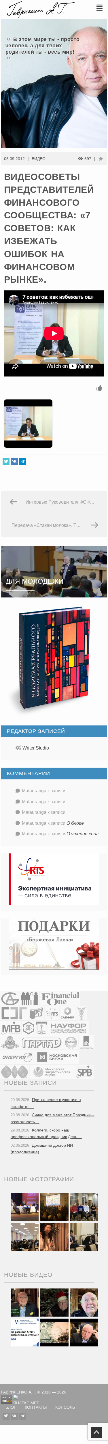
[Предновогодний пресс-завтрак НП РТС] (54, 1236)
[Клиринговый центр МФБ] (10, 1027)
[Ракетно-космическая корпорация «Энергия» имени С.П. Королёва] (17, 1057)
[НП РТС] (52, 1013)
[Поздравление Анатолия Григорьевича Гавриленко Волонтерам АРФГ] (54, 1302)
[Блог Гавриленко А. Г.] (40, 9)
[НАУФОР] (68, 1027)
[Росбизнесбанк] (36, 1013)
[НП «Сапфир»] (67, 1013)
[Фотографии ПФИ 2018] (25, 1206)
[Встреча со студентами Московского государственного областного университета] (25, 1236)
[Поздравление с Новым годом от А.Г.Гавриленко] (25, 1302)
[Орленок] (84, 1206)
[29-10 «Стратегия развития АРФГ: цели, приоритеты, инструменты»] (25, 1332)
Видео (39, 158)
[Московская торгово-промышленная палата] (41, 1027)
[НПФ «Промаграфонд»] (70, 1042)
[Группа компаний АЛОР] (10, 998)
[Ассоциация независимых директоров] (30, 998)
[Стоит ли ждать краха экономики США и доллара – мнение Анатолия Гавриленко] (54, 1332)
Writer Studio (35, 748)
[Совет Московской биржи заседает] (84, 1236)
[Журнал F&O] (60, 998)
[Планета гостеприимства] (10, 1042)
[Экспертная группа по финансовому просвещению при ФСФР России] (14, 1013)
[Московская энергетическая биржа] (52, 1071)
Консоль (65, 1407)
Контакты (36, 1407)
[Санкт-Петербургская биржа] (84, 1071)
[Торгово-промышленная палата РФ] (81, 1013)
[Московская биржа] (57, 1057)
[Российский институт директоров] (86, 1042)
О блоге (75, 823)
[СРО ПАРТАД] (41, 1042)
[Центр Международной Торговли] (14, 1071)
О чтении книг (82, 833)
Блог (10, 1407)
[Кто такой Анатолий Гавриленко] (84, 1332)
